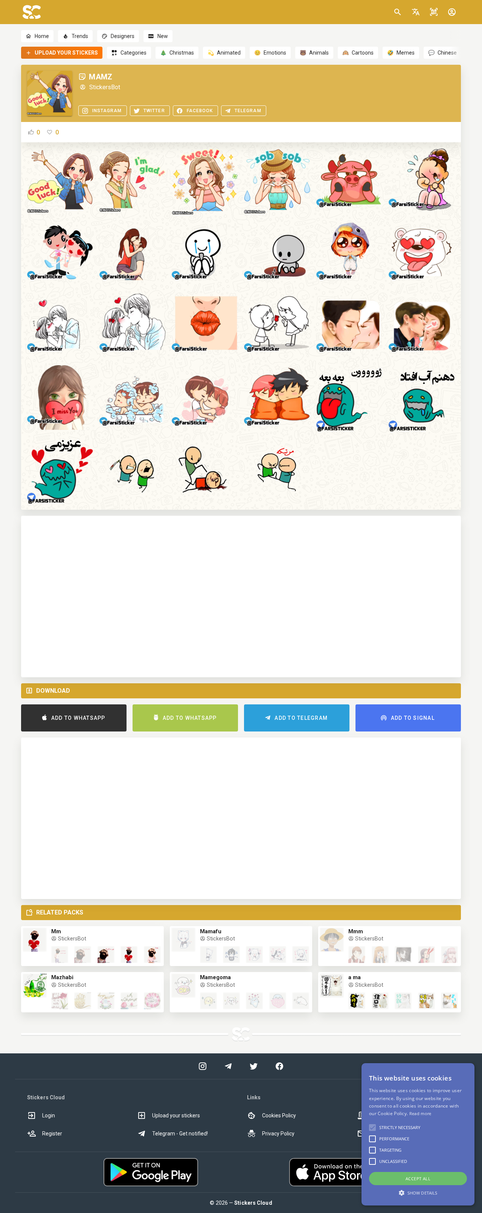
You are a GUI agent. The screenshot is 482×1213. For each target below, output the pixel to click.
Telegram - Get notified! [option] (180, 1134)
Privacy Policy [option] (278, 1134)
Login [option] (48, 1115)
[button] (416, 12)
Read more (420, 1113)
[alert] (418, 1134)
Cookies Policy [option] (279, 1115)
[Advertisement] (241, 596)
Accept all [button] (418, 1178)
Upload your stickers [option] (176, 1115)
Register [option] (52, 1134)
